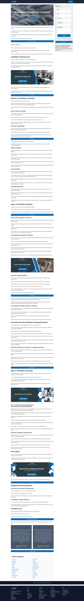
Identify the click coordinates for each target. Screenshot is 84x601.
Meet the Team (41, 596)
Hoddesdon (26, 516)
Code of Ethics (65, 593)
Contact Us (29, 593)
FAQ (28, 591)
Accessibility (53, 594)
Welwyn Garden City (15, 569)
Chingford (30, 516)
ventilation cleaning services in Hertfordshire (22, 62)
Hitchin (34, 570)
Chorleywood (35, 573)
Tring (33, 578)
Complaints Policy (66, 591)
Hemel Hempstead (36, 567)
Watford (34, 560)
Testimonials (29, 594)
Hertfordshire (35, 559)
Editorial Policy (65, 590)
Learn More (32, 214)
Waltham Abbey (13, 516)
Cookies (40, 593)
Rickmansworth (35, 568)
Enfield (22, 516)
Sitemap (64, 594)
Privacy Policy (41, 591)
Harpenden (35, 562)
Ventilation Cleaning (15, 27)
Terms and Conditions (43, 594)
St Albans (13, 572)
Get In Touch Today (32, 41)
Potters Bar (14, 562)
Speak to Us (32, 138)
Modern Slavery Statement (55, 591)
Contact (71, 1)
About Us (40, 590)
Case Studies (29, 596)
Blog (28, 590)
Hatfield (13, 567)
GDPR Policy (53, 590)
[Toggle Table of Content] (20, 45)
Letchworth (34, 571)
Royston (34, 576)
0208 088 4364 (13, 598)
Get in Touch (32, 295)
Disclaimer (52, 596)
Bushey (13, 573)
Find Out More (32, 367)
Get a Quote (32, 18)
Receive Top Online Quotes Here (32, 519)
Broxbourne (19, 516)
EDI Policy (52, 593)
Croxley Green (35, 565)
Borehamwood (14, 570)
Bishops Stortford (15, 575)
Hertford (13, 564)
